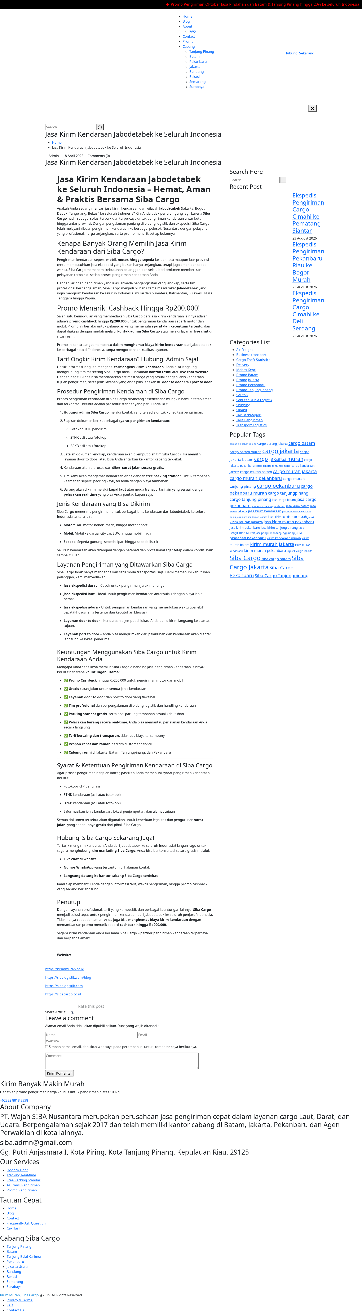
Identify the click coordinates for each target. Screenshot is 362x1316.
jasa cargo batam (284, 500)
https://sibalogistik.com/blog (68, 977)
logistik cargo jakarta (299, 551)
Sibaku (241, 410)
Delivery (242, 364)
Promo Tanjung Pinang (254, 390)
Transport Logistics (251, 425)
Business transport (251, 354)
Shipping (243, 405)
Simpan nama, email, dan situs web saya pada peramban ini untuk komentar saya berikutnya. (123, 1046)
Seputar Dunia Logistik (254, 400)
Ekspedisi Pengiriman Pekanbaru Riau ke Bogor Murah (308, 261)
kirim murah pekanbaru (265, 550)
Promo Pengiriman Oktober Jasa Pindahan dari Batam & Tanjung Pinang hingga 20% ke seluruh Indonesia (243, 4)
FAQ (192, 31)
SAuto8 (242, 395)
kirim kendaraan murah (284, 538)
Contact (189, 36)
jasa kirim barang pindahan (268, 506)
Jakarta (194, 66)
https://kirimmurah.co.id (64, 969)
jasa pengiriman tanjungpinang (275, 533)
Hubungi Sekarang (299, 53)
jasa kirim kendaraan (264, 511)
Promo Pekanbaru (250, 385)
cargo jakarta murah (278, 458)
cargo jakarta (280, 451)
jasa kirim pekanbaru (245, 527)
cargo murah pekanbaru (256, 478)
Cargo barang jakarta (272, 443)
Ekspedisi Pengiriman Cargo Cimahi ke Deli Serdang (308, 310)
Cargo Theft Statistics (253, 359)
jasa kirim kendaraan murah (287, 517)
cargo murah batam (256, 471)
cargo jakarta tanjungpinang (273, 466)
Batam (194, 56)
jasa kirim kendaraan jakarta (252, 517)
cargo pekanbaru (278, 485)
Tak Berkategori (248, 415)
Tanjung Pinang (201, 51)
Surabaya (196, 86)
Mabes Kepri (246, 369)
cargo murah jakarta (295, 471)
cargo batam (301, 443)
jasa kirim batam (297, 506)
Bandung (196, 71)
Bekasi (194, 76)
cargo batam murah (245, 452)
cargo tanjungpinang (288, 493)
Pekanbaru (198, 61)
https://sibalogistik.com (64, 985)
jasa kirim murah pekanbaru (289, 521)
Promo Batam (247, 375)
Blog (186, 21)
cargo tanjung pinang (250, 499)
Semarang (197, 81)
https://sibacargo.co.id (63, 994)
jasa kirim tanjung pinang (279, 527)
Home (187, 16)
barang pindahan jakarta (243, 443)
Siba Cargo (245, 558)
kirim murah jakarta (272, 544)
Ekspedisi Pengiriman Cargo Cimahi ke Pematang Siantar (308, 212)
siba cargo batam (276, 558)
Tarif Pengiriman (249, 420)
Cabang (189, 46)
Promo (188, 41)
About (187, 26)
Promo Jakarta (247, 380)
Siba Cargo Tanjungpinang (282, 575)
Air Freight (244, 349)
